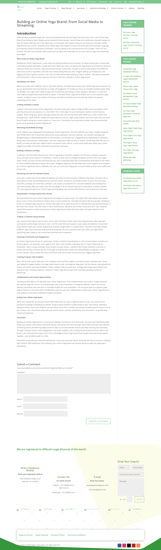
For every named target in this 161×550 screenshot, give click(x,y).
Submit (139, 499)
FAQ (110, 2)
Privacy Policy (58, 535)
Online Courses (117, 8)
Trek (69, 2)
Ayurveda (81, 8)
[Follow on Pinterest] (134, 545)
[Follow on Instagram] (124, 545)
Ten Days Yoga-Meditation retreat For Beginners (131, 114)
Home (39, 8)
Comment (21, 372)
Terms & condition (76, 535)
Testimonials (103, 2)
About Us (79, 2)
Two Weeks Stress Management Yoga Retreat (130, 96)
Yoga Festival (41, 535)
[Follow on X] (129, 545)
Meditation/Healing (98, 8)
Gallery (131, 8)
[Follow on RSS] (138, 545)
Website (20, 414)
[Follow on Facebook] (119, 545)
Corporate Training (135, 2)
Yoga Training (50, 8)
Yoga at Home (26, 535)
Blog (125, 2)
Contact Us (118, 2)
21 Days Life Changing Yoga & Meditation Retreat (131, 79)
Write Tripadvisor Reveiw (30, 469)
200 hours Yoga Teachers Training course (130, 35)
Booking (141, 8)
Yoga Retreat (66, 8)
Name (20, 399)
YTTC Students (92, 2)
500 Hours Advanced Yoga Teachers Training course (132, 45)
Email (20, 406)
